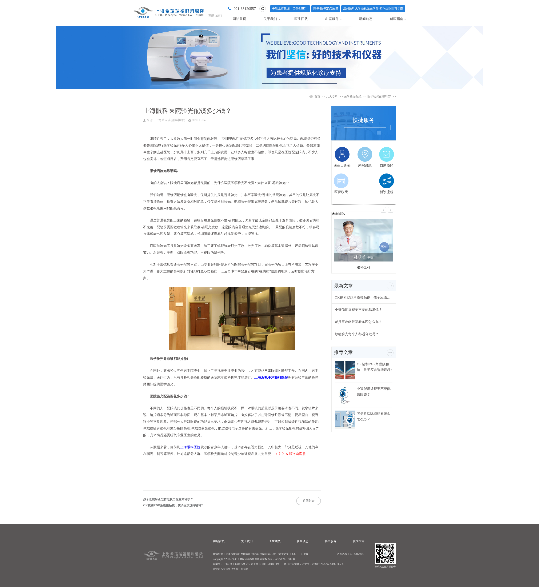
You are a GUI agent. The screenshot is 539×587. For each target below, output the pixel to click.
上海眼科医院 (190, 447)
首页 (317, 96)
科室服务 (332, 19)
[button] (383, 210)
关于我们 (270, 19)
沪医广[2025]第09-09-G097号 (328, 564)
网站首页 (239, 19)
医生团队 (301, 19)
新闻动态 (365, 19)
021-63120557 (245, 9)
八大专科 (332, 96)
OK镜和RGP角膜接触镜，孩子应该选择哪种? (173, 505)
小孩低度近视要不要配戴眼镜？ (358, 309)
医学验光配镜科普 (379, 96)
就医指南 (396, 19)
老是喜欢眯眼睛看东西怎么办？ (358, 322)
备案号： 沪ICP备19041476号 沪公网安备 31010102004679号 (246, 564)
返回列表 (309, 500)
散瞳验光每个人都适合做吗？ (357, 334)
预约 (384, 246)
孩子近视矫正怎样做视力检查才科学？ (168, 499)
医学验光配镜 (353, 96)
